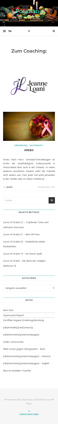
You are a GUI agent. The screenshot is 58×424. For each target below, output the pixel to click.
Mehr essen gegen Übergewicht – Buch (24, 348)
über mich (8, 310)
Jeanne (9, 187)
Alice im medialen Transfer (17, 370)
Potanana (29, 11)
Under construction (13, 341)
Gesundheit (36, 145)
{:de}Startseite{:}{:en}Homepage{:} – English (26, 363)
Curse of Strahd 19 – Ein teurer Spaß (22, 253)
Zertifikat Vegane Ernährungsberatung (23, 320)
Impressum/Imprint (13, 315)
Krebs (29, 150)
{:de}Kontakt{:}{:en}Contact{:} (18, 327)
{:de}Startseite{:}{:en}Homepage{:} (21, 334)
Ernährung (21, 145)
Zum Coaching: (29, 51)
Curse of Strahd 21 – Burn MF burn (21, 234)
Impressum (27, 399)
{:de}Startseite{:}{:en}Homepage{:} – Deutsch (27, 356)
